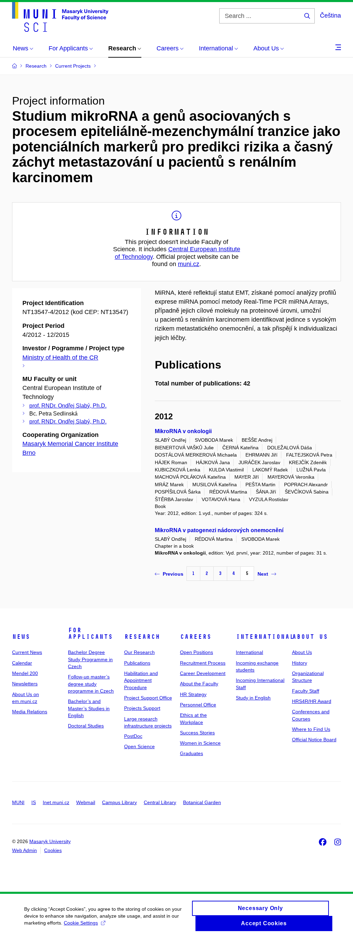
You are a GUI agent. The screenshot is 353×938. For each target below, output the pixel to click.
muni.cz (188, 264)
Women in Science (200, 743)
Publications (137, 663)
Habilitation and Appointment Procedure (141, 680)
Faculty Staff (305, 691)
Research (142, 637)
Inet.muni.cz (56, 802)
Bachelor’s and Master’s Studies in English (89, 708)
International (265, 637)
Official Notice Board (314, 739)
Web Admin (24, 850)
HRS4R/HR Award (311, 701)
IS (33, 802)
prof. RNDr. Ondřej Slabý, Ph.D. (68, 406)
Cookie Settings (81, 923)
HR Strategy (193, 694)
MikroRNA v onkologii (183, 431)
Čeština (330, 15)
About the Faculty (199, 683)
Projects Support (142, 708)
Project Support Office (148, 698)
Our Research (139, 652)
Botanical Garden (202, 802)
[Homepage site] (60, 17)
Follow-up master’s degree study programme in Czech (91, 684)
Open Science (139, 746)
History (299, 663)
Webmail (85, 802)
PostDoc (133, 736)
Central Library (160, 802)
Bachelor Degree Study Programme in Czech (90, 659)
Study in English (253, 698)
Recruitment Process (202, 663)
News (21, 637)
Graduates (191, 753)
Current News (27, 652)
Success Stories (197, 732)
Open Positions (196, 652)
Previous (173, 574)
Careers (195, 637)
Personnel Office (198, 704)
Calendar (22, 663)
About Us (310, 637)
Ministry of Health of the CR (60, 357)
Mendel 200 (25, 673)
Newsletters (25, 683)
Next (263, 574)
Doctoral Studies (86, 726)
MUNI (18, 802)
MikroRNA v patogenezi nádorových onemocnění (219, 530)
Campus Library (119, 802)
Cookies (53, 850)
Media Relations (29, 711)
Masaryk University (50, 841)
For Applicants (90, 633)
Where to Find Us (311, 729)
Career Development (202, 673)
